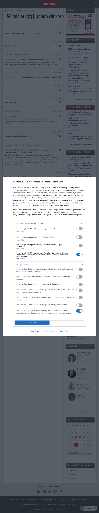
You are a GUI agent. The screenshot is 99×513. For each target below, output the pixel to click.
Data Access (49, 331)
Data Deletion (36, 331)
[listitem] (49, 223)
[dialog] (49, 256)
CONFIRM (32, 323)
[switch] (79, 228)
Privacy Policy (63, 331)
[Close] (91, 182)
